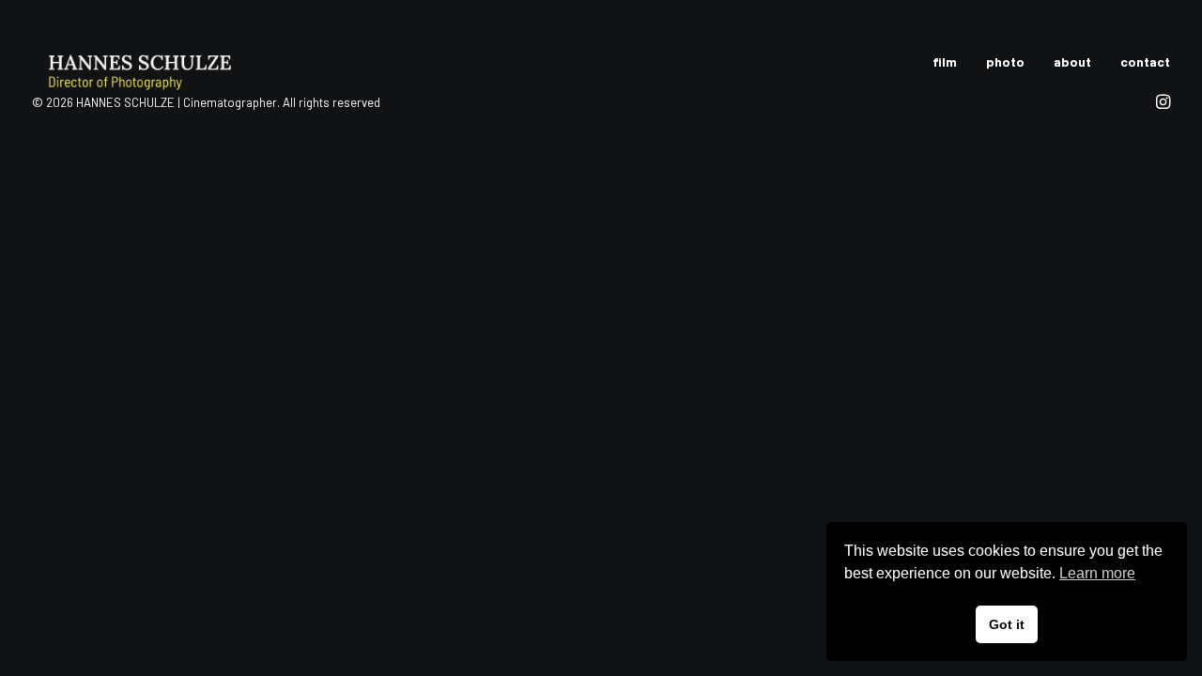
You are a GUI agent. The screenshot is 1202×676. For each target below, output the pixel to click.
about (1072, 61)
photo (1005, 61)
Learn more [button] (1097, 573)
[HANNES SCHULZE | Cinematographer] (173, 62)
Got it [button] (1007, 624)
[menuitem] (951, 62)
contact (1145, 61)
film (944, 61)
